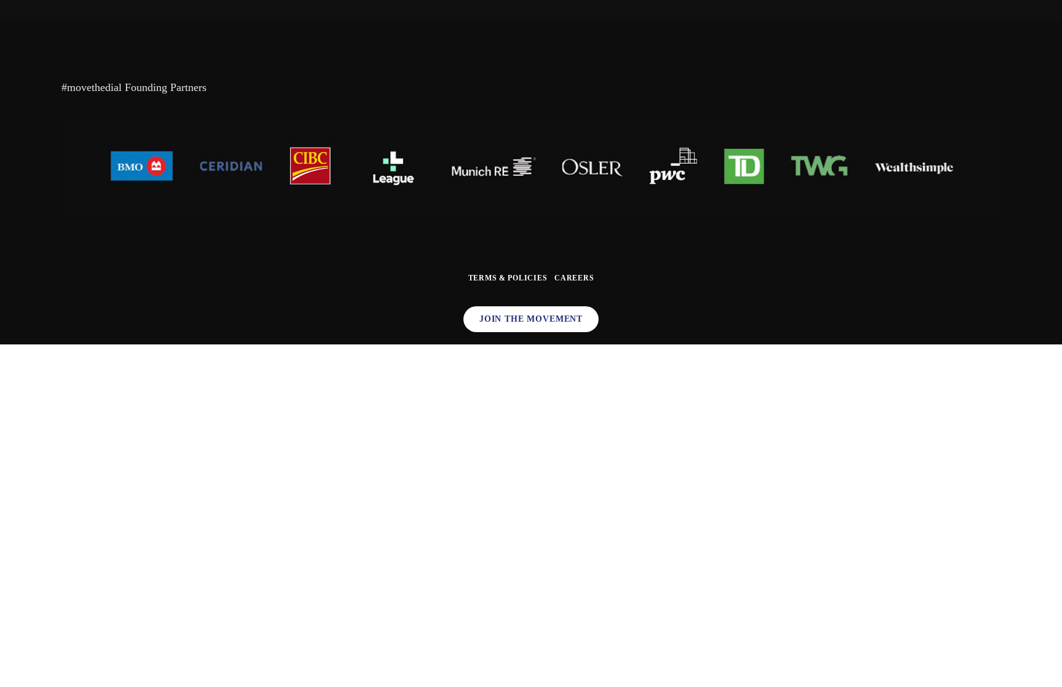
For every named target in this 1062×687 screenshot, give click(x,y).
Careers (574, 278)
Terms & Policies (508, 278)
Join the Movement (531, 319)
